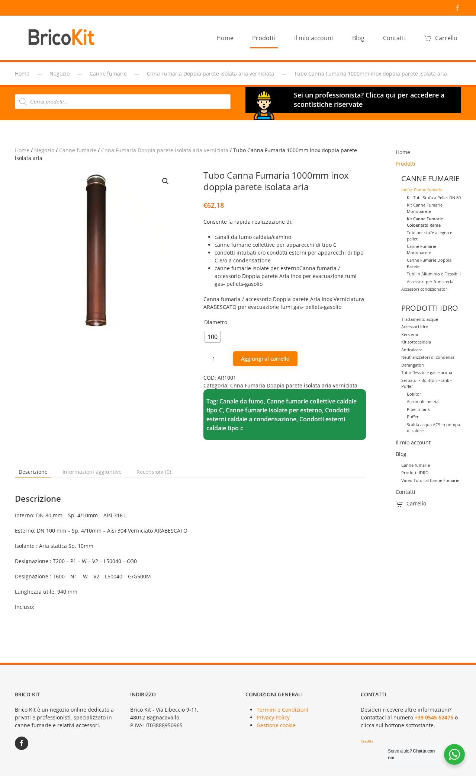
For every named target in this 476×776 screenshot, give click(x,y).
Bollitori (414, 394)
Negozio (44, 150)
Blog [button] (358, 38)
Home (225, 38)
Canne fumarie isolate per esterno (274, 410)
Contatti (394, 38)
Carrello (446, 38)
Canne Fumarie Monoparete (421, 249)
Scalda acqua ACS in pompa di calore (433, 428)
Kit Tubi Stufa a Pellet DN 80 (434, 197)
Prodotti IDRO (415, 472)
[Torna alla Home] (63, 38)
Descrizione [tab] (33, 471)
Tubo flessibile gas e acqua (426, 372)
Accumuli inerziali (424, 401)
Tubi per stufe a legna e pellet (429, 236)
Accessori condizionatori (424, 289)
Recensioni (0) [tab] (153, 471)
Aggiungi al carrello (265, 358)
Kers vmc (410, 334)
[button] (165, 181)
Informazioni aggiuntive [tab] (92, 471)
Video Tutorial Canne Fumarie (430, 480)
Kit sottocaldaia (416, 342)
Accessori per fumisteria (430, 281)
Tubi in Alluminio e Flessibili (434, 274)
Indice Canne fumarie (422, 189)
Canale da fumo (241, 401)
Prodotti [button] (264, 38)
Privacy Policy (273, 717)
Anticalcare (411, 349)
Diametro (215, 322)
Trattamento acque (419, 319)
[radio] (212, 336)
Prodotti (405, 163)
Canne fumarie (77, 150)
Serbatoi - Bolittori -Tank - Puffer (426, 383)
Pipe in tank (418, 409)
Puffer (413, 416)
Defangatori (412, 365)
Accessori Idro (414, 326)
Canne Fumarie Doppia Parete (429, 263)
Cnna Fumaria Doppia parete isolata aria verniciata (164, 150)
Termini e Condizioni (282, 709)
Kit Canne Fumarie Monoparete (425, 208)
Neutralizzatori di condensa (427, 357)
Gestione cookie (276, 725)
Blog (401, 453)
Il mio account (314, 38)
